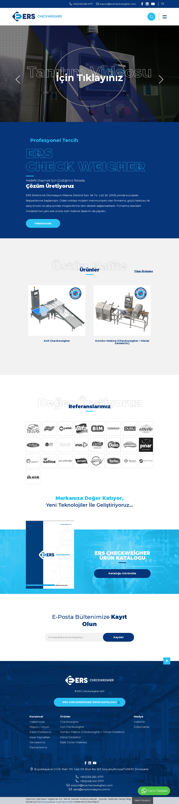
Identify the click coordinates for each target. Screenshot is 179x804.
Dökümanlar (141, 727)
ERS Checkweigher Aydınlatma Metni (55, 802)
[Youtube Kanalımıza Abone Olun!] (153, 4)
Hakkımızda (37, 721)
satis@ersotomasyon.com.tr (91, 789)
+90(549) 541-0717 (92, 781)
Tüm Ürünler (143, 271)
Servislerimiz (37, 742)
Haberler (139, 721)
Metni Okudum (143, 800)
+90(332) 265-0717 (91, 777)
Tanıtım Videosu (89, 72)
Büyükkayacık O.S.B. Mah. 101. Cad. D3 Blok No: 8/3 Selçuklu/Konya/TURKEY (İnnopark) (91, 769)
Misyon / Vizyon (39, 727)
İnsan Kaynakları (40, 737)
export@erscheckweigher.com (92, 785)
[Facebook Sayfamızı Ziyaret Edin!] (142, 4)
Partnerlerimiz (38, 747)
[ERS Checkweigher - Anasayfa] (37, 17)
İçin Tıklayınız (89, 78)
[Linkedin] (147, 4)
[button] (18, 79)
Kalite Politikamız (40, 732)
